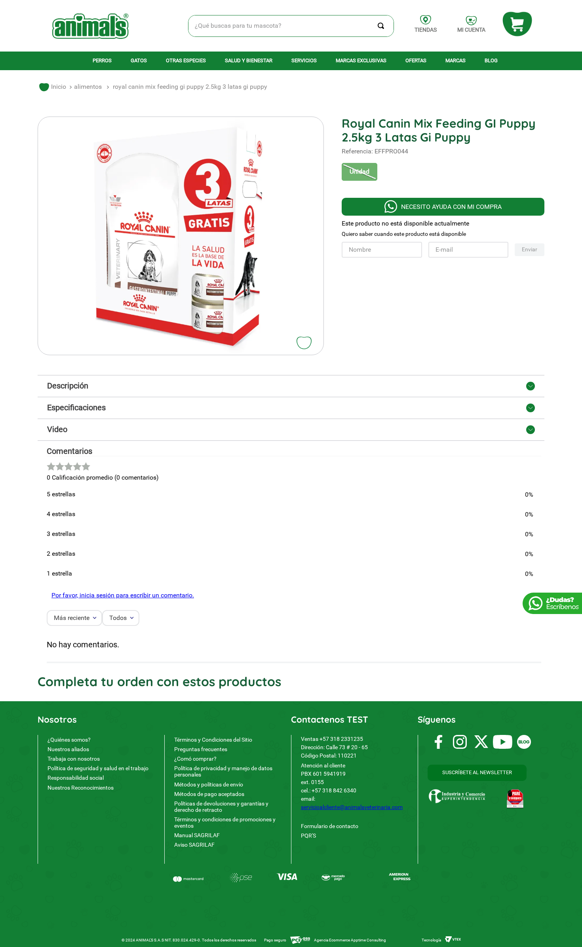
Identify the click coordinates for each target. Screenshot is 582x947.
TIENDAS (426, 30)
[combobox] (291, 26)
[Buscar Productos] (382, 25)
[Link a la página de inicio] (53, 87)
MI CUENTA (471, 30)
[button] (359, 172)
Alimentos (88, 86)
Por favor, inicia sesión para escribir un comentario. (122, 595)
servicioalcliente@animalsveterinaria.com (352, 807)
